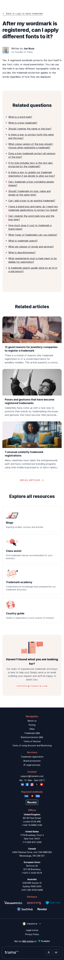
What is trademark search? (23, 240)
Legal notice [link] (32, 930)
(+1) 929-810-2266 (32, 842)
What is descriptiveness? (22, 252)
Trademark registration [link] (32, 756)
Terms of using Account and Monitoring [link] (32, 745)
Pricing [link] (32, 725)
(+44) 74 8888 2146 (32, 825)
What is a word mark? (20, 116)
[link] (32, 341)
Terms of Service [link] (32, 741)
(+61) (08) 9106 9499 (32, 890)
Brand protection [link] (32, 761)
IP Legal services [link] (32, 765)
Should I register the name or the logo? (29, 128)
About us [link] (32, 720)
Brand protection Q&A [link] (32, 737)
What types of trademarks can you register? (32, 234)
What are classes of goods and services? (31, 246)
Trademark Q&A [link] (32, 733)
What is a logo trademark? (22, 122)
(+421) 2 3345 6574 (32, 873)
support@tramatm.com (32, 776)
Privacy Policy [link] (32, 934)
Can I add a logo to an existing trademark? (31, 200)
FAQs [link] (32, 729)
